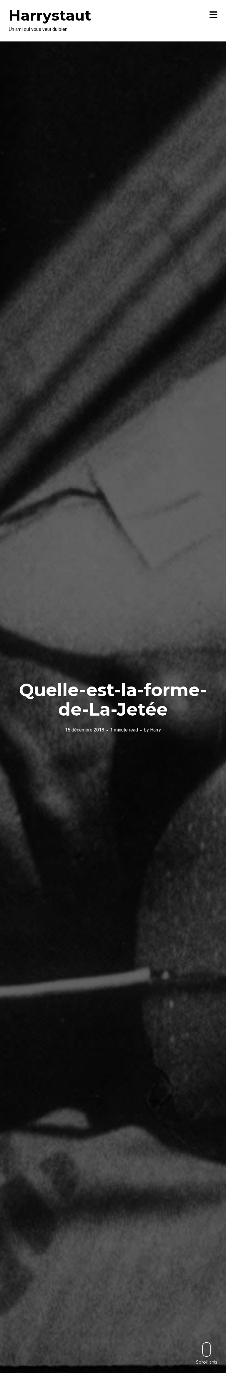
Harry (155, 730)
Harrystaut (50, 15)
